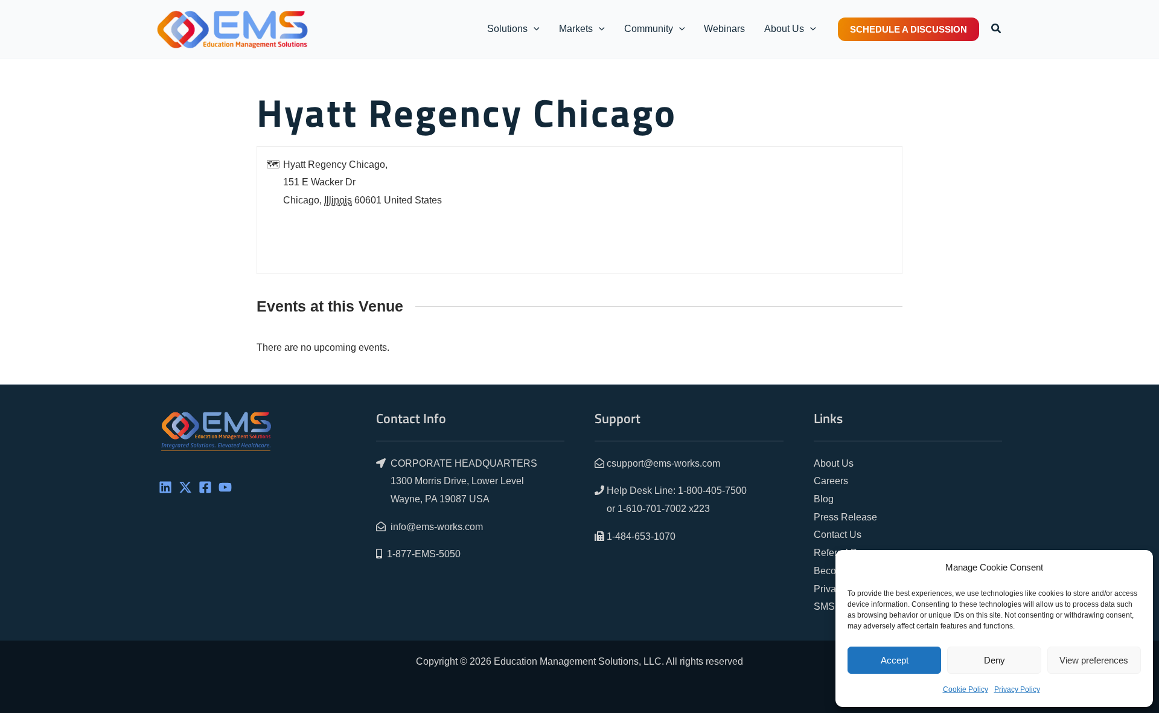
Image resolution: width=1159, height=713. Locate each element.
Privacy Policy (1017, 689)
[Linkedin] (165, 487)
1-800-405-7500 (712, 490)
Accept (894, 660)
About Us (834, 463)
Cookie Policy (965, 689)
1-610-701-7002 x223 (664, 509)
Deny (994, 660)
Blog (824, 499)
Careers (831, 481)
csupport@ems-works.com (663, 463)
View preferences (1093, 660)
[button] (534, 29)
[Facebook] (205, 487)
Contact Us (837, 534)
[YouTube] (225, 487)
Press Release (845, 517)
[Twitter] (185, 487)
